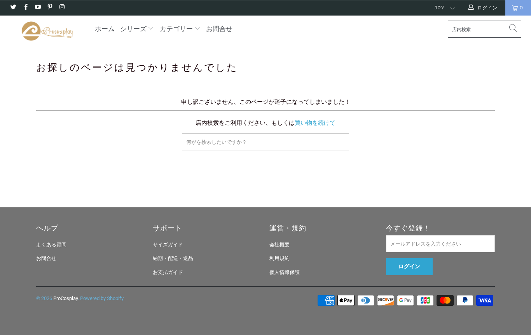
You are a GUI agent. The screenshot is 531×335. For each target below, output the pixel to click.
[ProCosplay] (46, 31)
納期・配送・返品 (173, 258)
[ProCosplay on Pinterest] (49, 7)
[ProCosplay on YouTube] (37, 7)
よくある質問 (51, 245)
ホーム (105, 29)
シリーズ (134, 29)
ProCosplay (65, 298)
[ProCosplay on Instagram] (61, 7)
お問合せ (219, 29)
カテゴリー (176, 29)
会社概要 (279, 245)
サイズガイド (168, 245)
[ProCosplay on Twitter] (13, 7)
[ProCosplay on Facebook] (25, 7)
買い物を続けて (315, 122)
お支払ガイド (168, 272)
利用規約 (279, 258)
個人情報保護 (284, 272)
